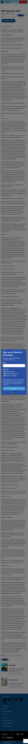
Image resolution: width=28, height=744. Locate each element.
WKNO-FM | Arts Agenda (11, 373)
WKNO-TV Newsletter (10, 375)
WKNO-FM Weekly (10, 371)
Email (4, 362)
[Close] (25, 350)
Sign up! (14, 388)
